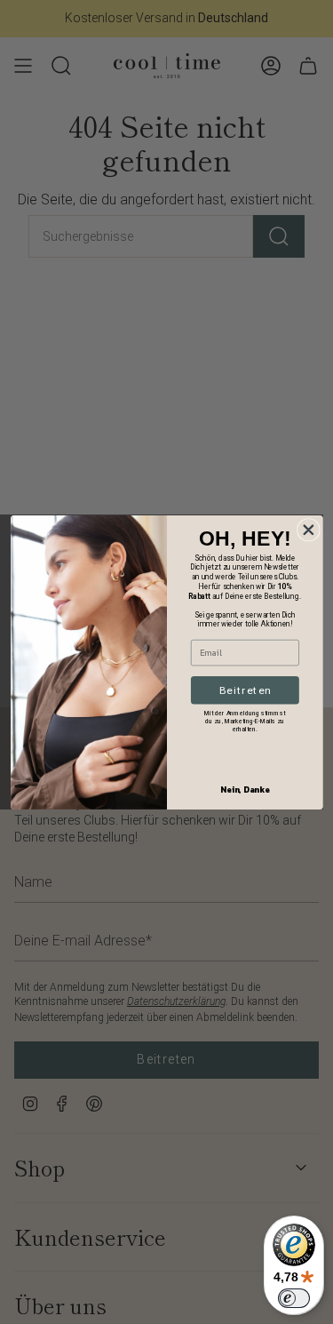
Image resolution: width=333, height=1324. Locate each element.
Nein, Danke (244, 789)
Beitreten (244, 689)
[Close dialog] (307, 529)
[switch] (294, 1298)
